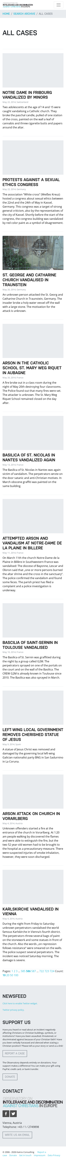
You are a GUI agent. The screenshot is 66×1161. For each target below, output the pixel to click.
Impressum (39, 1155)
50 (11, 975)
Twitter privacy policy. (13, 1009)
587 (33, 971)
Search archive (24, 13)
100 (16, 975)
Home (6, 13)
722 (41, 971)
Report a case (15, 1053)
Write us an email (17, 1135)
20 (7, 975)
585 (23, 971)
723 (47, 971)
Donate (10, 1076)
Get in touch (25, 1155)
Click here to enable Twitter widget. (20, 1003)
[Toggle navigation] (58, 5)
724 (52, 971)
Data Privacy (54, 1155)
